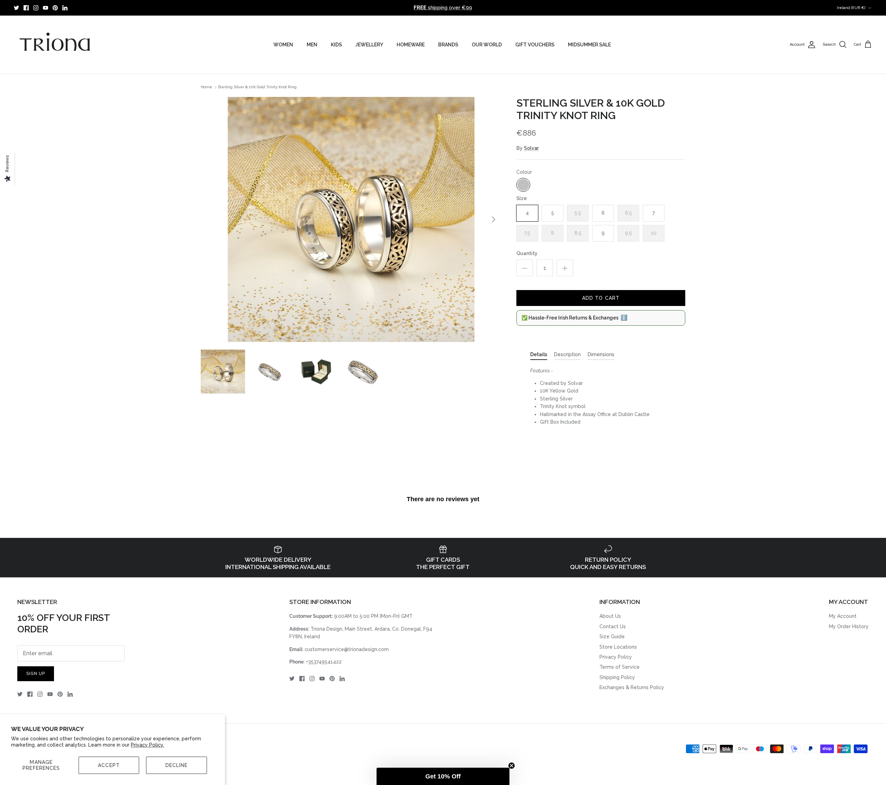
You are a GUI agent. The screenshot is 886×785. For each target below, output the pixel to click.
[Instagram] (35, 7)
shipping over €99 (443, 7)
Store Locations (618, 647)
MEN (312, 44)
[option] (351, 219)
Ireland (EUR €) (851, 8)
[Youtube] (45, 7)
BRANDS (448, 44)
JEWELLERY (369, 44)
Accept (109, 765)
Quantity (526, 253)
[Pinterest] (55, 7)
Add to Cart (601, 298)
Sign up (35, 673)
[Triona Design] (55, 44)
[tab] (538, 356)
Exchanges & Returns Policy (631, 687)
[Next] (493, 219)
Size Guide (612, 636)
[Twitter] (16, 7)
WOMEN (283, 44)
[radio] (523, 185)
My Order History (849, 626)
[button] (443, 776)
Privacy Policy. (147, 745)
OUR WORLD (487, 44)
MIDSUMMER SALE (589, 44)
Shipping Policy (617, 677)
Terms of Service (619, 667)
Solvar (531, 148)
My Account (843, 616)
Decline (176, 765)
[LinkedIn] (64, 7)
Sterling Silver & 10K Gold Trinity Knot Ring (257, 87)
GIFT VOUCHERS (534, 44)
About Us (610, 616)
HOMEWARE (411, 44)
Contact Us (612, 626)
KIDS (336, 44)
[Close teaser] (511, 765)
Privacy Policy (615, 657)
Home (206, 87)
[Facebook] (26, 7)
